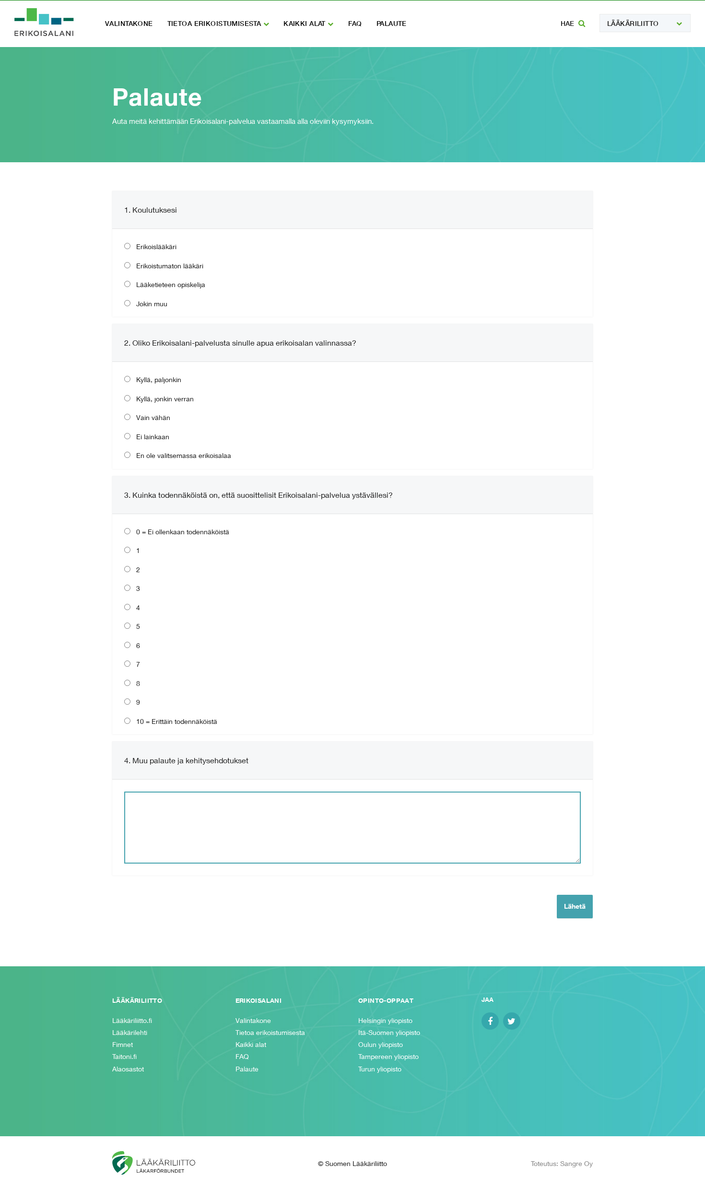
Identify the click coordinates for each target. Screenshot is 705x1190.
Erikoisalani (44, 22)
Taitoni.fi (124, 1056)
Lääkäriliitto (632, 23)
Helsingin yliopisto (385, 1020)
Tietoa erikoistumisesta (215, 23)
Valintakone (129, 23)
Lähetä (575, 906)
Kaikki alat (305, 23)
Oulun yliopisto (380, 1044)
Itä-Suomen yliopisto (389, 1032)
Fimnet (122, 1044)
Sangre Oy (576, 1163)
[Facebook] (490, 1021)
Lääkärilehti (129, 1032)
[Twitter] (511, 1021)
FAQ (355, 23)
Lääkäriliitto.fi (132, 1020)
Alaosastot (128, 1069)
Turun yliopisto (379, 1069)
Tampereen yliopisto (388, 1056)
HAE (568, 23)
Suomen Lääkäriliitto (162, 1163)
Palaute (391, 23)
